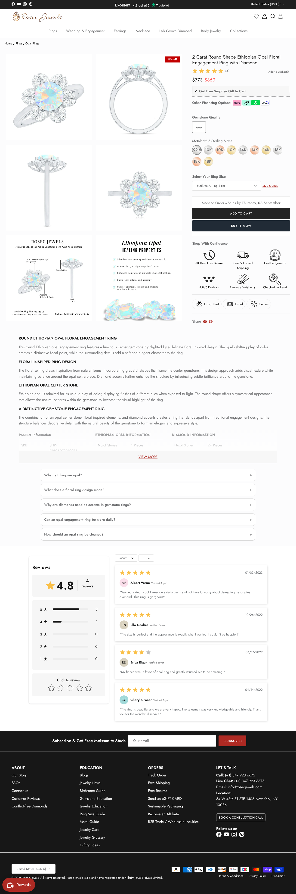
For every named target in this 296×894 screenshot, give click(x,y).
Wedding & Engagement (85, 31)
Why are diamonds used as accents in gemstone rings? (87, 504)
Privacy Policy (257, 876)
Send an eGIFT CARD (165, 798)
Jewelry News (90, 782)
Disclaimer (277, 876)
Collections (238, 31)
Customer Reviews (26, 798)
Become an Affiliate (163, 814)
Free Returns (157, 790)
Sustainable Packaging (165, 806)
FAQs (16, 782)
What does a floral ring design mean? (74, 489)
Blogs (84, 775)
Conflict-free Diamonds (29, 806)
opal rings (32, 43)
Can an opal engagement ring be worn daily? (79, 519)
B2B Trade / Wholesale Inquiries (173, 821)
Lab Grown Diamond (175, 31)
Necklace (143, 31)
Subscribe (234, 741)
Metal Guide (89, 821)
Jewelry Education (93, 806)
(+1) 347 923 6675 (240, 775)
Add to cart (241, 213)
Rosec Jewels (30, 877)
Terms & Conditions (231, 876)
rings (18, 43)
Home (8, 43)
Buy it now (241, 226)
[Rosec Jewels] (38, 16)
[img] (208, 71)
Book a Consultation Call (241, 817)
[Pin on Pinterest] (211, 321)
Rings (53, 31)
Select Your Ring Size (209, 176)
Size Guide (270, 186)
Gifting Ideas (90, 845)
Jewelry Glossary (92, 837)
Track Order (157, 775)
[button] (256, 16)
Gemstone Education (96, 798)
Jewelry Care (89, 829)
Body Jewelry (211, 31)
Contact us (20, 790)
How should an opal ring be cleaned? (74, 534)
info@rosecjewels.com (245, 787)
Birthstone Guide (92, 790)
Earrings (120, 31)
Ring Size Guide (92, 814)
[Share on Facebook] (205, 321)
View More (148, 456)
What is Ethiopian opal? (63, 475)
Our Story (19, 775)
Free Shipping (159, 782)
